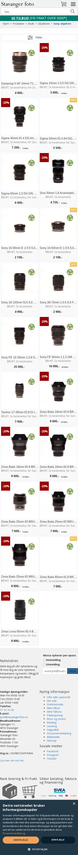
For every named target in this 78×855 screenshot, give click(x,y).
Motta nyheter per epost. (60, 655)
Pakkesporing (55, 715)
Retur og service (56, 719)
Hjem (6, 23)
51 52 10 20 (7, 710)
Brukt (31, 23)
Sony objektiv (62, 23)
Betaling (51, 722)
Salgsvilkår (53, 729)
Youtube (52, 758)
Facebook (52, 751)
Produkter (18, 23)
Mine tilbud (53, 708)
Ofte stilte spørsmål (58, 697)
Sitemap (51, 740)
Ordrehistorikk (55, 704)
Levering (52, 726)
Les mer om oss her (12, 760)
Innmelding (53, 660)
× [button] (74, 803)
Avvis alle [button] (58, 839)
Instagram (53, 755)
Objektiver (44, 23)
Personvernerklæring (59, 733)
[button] (39, 849)
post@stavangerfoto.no (14, 717)
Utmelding (53, 664)
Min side (52, 700)
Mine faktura (54, 711)
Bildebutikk (53, 737)
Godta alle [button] (21, 839)
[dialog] (39, 827)
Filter (39, 37)
